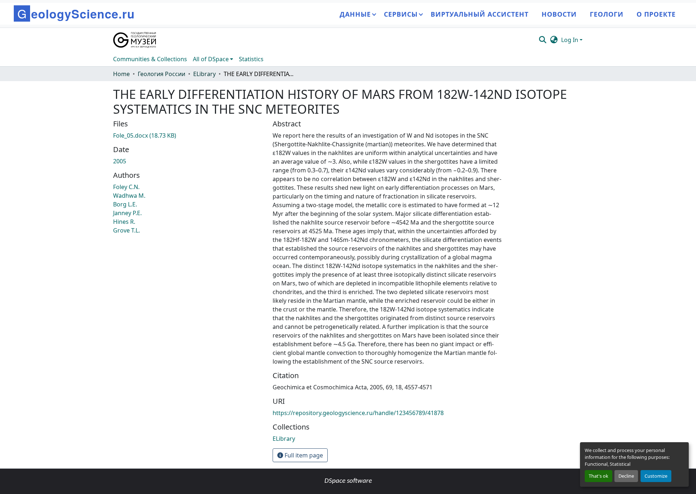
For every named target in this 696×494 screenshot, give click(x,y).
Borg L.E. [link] (125, 204)
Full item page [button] (303, 455)
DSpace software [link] (348, 481)
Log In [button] (570, 40)
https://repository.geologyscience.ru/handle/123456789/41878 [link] (358, 413)
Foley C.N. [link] (126, 187)
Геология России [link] (161, 74)
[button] (135, 40)
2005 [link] (119, 161)
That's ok (598, 476)
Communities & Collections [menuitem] (150, 59)
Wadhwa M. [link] (129, 196)
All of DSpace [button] (211, 59)
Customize (656, 476)
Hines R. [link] (124, 222)
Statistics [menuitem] (251, 59)
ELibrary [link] (204, 74)
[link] (188, 135)
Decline (626, 476)
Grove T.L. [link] (126, 230)
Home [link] (121, 74)
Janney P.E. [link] (127, 213)
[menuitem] (213, 59)
